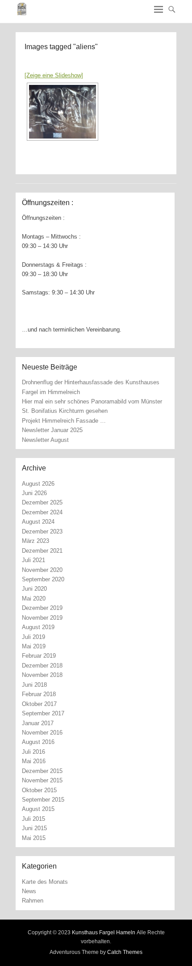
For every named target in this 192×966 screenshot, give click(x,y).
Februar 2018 (39, 694)
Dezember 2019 (42, 608)
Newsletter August (45, 440)
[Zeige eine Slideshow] (54, 75)
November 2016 (42, 732)
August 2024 (38, 521)
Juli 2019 (33, 637)
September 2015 (43, 799)
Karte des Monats (45, 881)
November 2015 (42, 780)
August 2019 (38, 627)
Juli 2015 (33, 818)
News (29, 891)
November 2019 (42, 617)
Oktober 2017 (39, 704)
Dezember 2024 (42, 512)
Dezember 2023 (42, 531)
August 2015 (38, 809)
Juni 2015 (34, 828)
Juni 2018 (34, 684)
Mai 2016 (34, 761)
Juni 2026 (34, 493)
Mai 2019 (34, 646)
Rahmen (32, 900)
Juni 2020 (34, 588)
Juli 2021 (33, 560)
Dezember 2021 (42, 550)
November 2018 (42, 675)
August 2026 (38, 483)
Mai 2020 (34, 598)
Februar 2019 (39, 655)
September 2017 (43, 713)
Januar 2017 (38, 723)
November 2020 (42, 570)
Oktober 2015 (39, 790)
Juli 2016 (33, 751)
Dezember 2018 (42, 665)
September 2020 (43, 579)
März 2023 (35, 541)
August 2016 (38, 742)
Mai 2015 (34, 838)
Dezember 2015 (42, 771)
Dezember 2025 (42, 502)
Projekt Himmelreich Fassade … (64, 420)
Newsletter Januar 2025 (52, 430)
